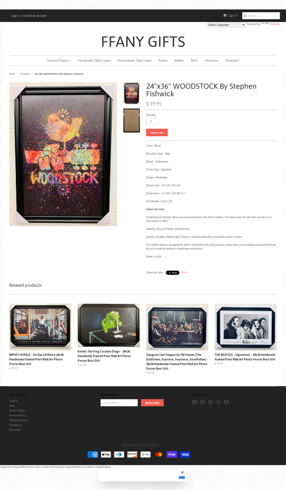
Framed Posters (58, 60)
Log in (15, 15)
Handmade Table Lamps (94, 60)
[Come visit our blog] (227, 403)
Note (12, 405)
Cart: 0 (232, 15)
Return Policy (16, 410)
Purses (162, 60)
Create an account (35, 15)
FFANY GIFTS (143, 41)
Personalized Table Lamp (134, 60)
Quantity (151, 114)
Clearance (211, 60)
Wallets (179, 60)
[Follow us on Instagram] (219, 403)
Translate (274, 24)
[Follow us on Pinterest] (211, 403)
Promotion (232, 60)
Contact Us (15, 425)
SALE (194, 60)
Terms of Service (18, 420)
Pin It (184, 272)
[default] (182, 477)
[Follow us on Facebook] (195, 403)
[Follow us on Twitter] (203, 403)
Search (13, 401)
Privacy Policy (17, 415)
